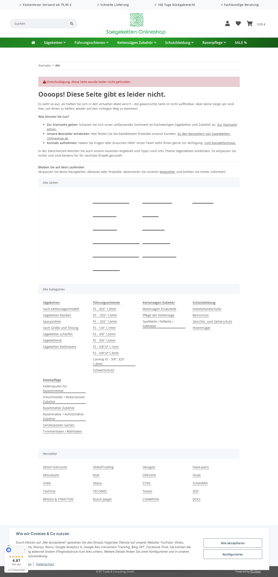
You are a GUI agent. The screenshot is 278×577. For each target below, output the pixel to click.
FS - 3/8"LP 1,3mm (106, 353)
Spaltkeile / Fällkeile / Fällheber (158, 323)
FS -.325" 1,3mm (104, 309)
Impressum (156, 239)
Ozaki (197, 475)
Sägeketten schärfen (58, 334)
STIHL (147, 483)
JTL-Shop (255, 571)
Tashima (49, 491)
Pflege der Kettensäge (158, 315)
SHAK (47, 483)
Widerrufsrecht (159, 252)
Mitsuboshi (51, 475)
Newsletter (167, 172)
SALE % (241, 42)
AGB (150, 212)
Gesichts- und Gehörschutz (212, 321)
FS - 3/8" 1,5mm (104, 334)
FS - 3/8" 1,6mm (104, 340)
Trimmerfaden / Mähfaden (62, 431)
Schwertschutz (103, 370)
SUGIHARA (200, 483)
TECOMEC (100, 491)
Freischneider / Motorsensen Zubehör (64, 399)
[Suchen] (71, 23)
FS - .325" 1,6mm (105, 321)
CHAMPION (151, 499)
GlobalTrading (103, 467)
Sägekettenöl (52, 340)
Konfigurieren (233, 554)
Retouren (105, 225)
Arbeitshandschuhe (207, 309)
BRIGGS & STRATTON (58, 499)
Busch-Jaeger (102, 499)
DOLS (196, 499)
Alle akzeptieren (233, 543)
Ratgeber (104, 212)
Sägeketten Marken (57, 315)
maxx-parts (201, 467)
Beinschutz (201, 315)
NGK (96, 475)
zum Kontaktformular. (220, 143)
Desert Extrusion (55, 467)
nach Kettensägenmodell (61, 309)
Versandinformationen (116, 252)
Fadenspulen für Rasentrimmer (55, 388)
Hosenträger (202, 328)
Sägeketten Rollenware (59, 347)
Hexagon (149, 467)
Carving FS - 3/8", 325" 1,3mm (109, 361)
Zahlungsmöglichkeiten (116, 239)
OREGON (149, 475)
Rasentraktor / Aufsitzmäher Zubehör (63, 416)
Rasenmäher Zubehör (59, 408)
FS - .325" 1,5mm (105, 315)
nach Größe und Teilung (60, 328)
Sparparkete (52, 321)
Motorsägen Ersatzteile (159, 309)
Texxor (147, 491)
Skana (97, 483)
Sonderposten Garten (58, 425)
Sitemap (153, 225)
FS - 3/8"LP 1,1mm (106, 347)
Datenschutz (45, 564)
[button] (227, 24)
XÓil (196, 491)
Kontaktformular (111, 198)
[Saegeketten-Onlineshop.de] (33, 42)
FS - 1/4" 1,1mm (104, 328)
